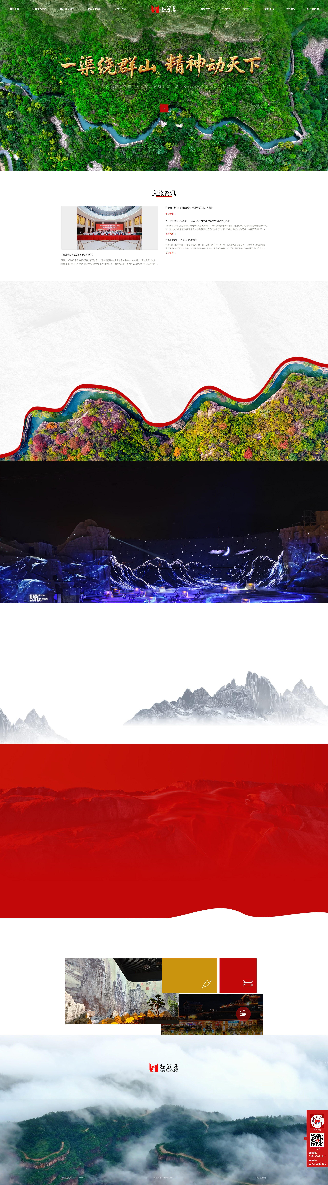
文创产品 (203, 1099)
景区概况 (84, 1094)
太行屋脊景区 (94, 9)
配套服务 (237, 1105)
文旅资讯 (269, 9)
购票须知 (105, 1105)
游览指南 (84, 1116)
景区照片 (84, 1110)
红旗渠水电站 (203, 1094)
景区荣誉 (84, 1099)
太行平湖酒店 (166, 1110)
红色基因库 (313, 9)
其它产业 (203, 1105)
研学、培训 (120, 9)
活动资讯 (220, 1099)
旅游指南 (237, 1094)
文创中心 (248, 9)
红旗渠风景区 (39, 9)
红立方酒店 (166, 1099)
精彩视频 (105, 1099)
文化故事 (84, 1105)
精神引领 (14, 9)
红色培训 (146, 1099)
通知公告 (220, 1094)
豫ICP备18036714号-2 (164, 1178)
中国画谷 (226, 9)
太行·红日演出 (67, 9)
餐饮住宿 (205, 9)
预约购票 (237, 1110)
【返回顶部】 (261, 1178)
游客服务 (290, 9)
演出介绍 (105, 1094)
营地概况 (146, 1094)
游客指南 (237, 1099)
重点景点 (127, 1099)
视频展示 (84, 1122)
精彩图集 (127, 1105)
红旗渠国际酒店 (166, 1094)
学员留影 (146, 1105)
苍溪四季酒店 (166, 1105)
